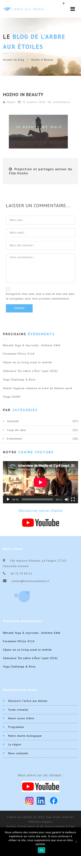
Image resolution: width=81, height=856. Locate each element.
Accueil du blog (13, 59)
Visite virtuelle (18, 709)
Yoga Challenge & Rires (19, 379)
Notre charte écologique (25, 736)
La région (14, 744)
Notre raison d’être (21, 718)
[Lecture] (8, 499)
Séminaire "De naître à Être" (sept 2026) (30, 371)
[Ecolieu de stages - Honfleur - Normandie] (23, 9)
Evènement (14, 438)
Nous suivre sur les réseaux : (40, 775)
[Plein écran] (73, 499)
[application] (40, 482)
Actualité (13, 421)
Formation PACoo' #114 (19, 353)
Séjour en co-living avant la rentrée (27, 362)
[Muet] (67, 499)
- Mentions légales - (40, 821)
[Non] (76, 842)
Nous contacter (18, 753)
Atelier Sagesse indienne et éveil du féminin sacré (37, 388)
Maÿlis (11, 102)
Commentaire (60, 102)
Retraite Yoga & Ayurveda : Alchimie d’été (31, 345)
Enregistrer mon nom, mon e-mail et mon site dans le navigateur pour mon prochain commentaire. (40, 296)
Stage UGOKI (12, 396)
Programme (16, 727)
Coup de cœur (16, 430)
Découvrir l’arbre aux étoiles (28, 701)
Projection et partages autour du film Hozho (40, 171)
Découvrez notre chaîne (40, 510)
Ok (41, 850)
